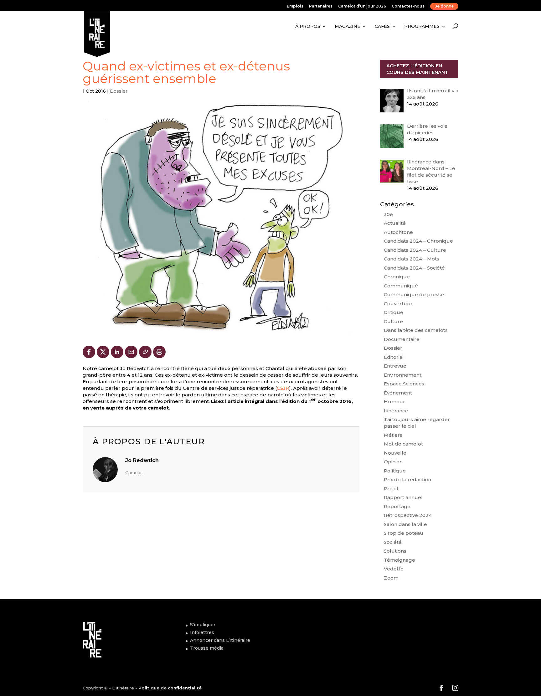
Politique (395, 471)
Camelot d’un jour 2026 (362, 6)
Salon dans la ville (405, 524)
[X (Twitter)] (103, 352)
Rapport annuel (403, 497)
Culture (393, 321)
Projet (391, 489)
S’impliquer (202, 624)
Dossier (118, 91)
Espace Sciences (404, 384)
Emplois (295, 6)
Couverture (398, 304)
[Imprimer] (159, 352)
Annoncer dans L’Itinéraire (220, 640)
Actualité (395, 223)
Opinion (393, 462)
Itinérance (396, 411)
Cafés (382, 26)
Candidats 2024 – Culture (415, 250)
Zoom (391, 578)
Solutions (395, 551)
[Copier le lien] (145, 352)
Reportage (397, 506)
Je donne (444, 6)
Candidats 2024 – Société (414, 268)
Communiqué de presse (414, 294)
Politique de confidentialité (170, 687)
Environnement (402, 375)
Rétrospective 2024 (408, 515)
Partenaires (320, 6)
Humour (394, 402)
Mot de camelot (403, 444)
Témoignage (399, 560)
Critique (393, 312)
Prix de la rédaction (407, 479)
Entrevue (395, 366)
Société (393, 542)
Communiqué (401, 286)
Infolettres (202, 632)
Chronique (397, 277)
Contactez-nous (408, 6)
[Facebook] (89, 352)
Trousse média (207, 648)
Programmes (422, 26)
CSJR (283, 388)
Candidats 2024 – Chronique (418, 241)
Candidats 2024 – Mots (411, 259)
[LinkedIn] (117, 352)
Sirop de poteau (403, 533)
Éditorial (394, 357)
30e (388, 214)
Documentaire (402, 339)
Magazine (347, 26)
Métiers (393, 435)
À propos (307, 26)
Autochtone (398, 232)
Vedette (394, 569)
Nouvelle (395, 453)
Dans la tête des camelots (416, 330)
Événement (398, 393)
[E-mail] (131, 352)
